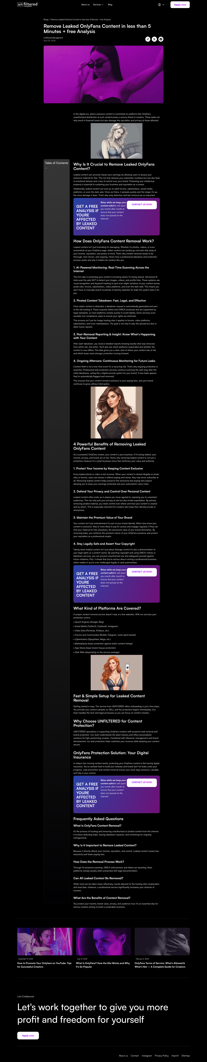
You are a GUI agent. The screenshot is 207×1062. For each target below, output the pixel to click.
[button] (99, 6)
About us (85, 4)
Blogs (46, 19)
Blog (110, 4)
